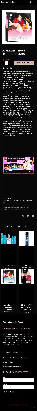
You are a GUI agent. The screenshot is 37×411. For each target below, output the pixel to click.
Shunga (5, 202)
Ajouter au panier (23, 63)
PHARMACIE (13, 200)
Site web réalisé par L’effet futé (18, 405)
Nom (4, 377)
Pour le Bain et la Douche (24, 200)
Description (8, 68)
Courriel (5, 384)
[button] (26, 3)
